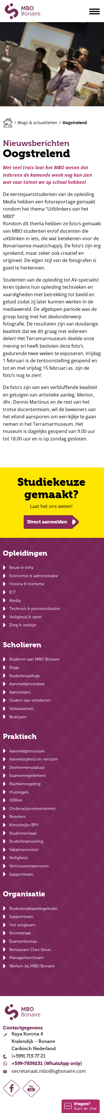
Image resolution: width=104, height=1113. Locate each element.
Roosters (17, 816)
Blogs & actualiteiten (37, 122)
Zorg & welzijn (22, 625)
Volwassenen (21, 708)
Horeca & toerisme (26, 584)
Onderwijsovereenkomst (32, 808)
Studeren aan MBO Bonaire (34, 659)
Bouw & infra (21, 567)
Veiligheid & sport (25, 617)
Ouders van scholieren (30, 700)
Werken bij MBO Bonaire (32, 966)
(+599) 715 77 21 (28, 1056)
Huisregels (19, 792)
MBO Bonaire (22, 11)
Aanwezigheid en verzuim (33, 759)
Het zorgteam (22, 925)
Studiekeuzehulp (24, 676)
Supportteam (21, 874)
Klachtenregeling (24, 784)
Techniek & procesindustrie (34, 608)
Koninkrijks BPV (23, 825)
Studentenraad (22, 833)
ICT (12, 592)
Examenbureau (23, 941)
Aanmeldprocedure (27, 684)
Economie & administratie (33, 576)
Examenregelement (27, 775)
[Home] (8, 123)
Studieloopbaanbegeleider (33, 908)
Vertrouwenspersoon (29, 866)
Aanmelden (20, 692)
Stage (14, 667)
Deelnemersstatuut (26, 767)
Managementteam (26, 958)
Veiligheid (18, 858)
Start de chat (85, 1106)
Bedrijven (18, 717)
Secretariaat (20, 933)
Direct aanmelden (47, 522)
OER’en (16, 800)
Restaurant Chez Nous (30, 950)
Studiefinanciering (26, 841)
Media (15, 600)
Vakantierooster (24, 850)
